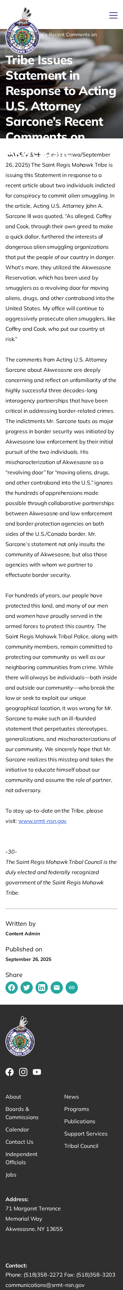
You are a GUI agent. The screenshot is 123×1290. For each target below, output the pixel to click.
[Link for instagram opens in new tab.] (23, 1072)
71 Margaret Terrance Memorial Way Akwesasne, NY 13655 (34, 1218)
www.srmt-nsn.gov (42, 820)
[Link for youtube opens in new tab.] (37, 1072)
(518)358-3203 (95, 1274)
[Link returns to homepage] (22, 31)
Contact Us (19, 1141)
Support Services (86, 1133)
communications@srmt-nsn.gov (45, 1284)
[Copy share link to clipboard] (71, 987)
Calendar (17, 1129)
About (13, 1096)
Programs (76, 1108)
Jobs (10, 1174)
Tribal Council (81, 1145)
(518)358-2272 (44, 1274)
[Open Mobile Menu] (113, 15)
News (71, 1096)
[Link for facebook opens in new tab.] (9, 1072)
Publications (79, 1121)
